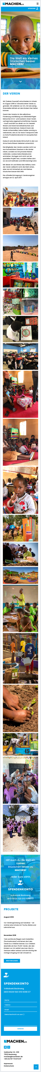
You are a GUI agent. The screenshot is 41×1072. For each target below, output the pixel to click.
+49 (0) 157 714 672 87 (12, 1059)
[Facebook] (5, 1047)
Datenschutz (9, 1066)
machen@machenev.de (13, 1056)
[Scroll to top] (36, 1067)
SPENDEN (31, 8)
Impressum (8, 1063)
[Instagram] (8, 1047)
